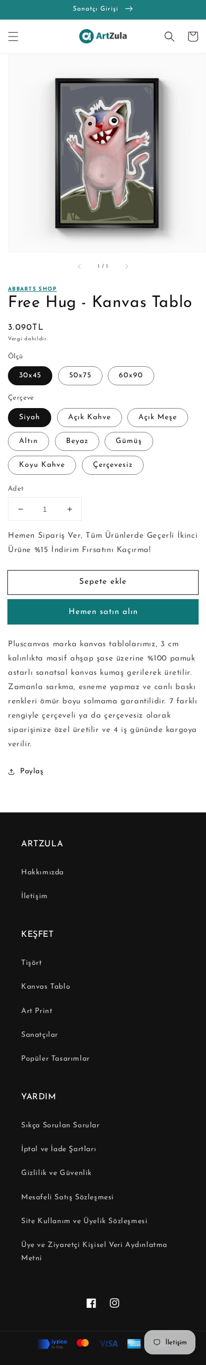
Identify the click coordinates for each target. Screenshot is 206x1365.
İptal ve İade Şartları (58, 1149)
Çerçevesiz (113, 465)
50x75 (80, 375)
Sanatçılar (39, 1035)
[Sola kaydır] (79, 266)
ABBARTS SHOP (32, 289)
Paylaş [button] (32, 771)
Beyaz (77, 441)
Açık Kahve (89, 417)
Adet (16, 488)
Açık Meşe (157, 417)
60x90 (131, 375)
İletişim (34, 896)
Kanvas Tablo (45, 987)
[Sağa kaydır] (126, 266)
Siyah (29, 417)
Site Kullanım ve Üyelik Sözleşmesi (84, 1221)
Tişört (31, 963)
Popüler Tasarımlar (55, 1059)
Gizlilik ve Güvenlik (56, 1173)
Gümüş (129, 441)
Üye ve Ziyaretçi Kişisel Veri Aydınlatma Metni (94, 1251)
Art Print (36, 1011)
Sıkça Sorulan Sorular (60, 1125)
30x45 (30, 375)
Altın (28, 441)
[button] (13, 36)
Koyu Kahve (42, 465)
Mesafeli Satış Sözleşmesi (67, 1197)
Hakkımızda (42, 872)
